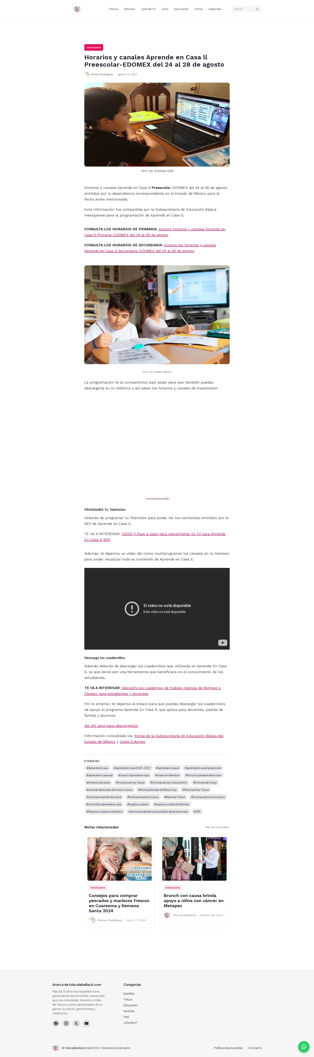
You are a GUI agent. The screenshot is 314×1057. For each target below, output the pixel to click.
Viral (165, 9)
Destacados (93, 47)
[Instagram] (66, 1023)
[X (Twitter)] (76, 1023)
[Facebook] (56, 1023)
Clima (199, 9)
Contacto (255, 1048)
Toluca (113, 9)
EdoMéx (128, 993)
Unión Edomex (132, 741)
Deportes (215, 9)
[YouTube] (86, 1023)
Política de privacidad (228, 1048)
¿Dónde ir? (148, 9)
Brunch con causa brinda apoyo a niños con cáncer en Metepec (194, 900)
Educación (181, 9)
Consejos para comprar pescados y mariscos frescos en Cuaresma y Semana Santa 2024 (119, 903)
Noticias (128, 1011)
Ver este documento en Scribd (157, 498)
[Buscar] (257, 9)
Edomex (129, 9)
